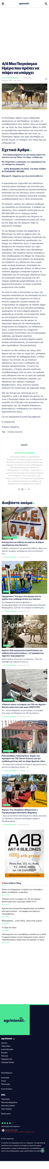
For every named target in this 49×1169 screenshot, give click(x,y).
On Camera (8, 699)
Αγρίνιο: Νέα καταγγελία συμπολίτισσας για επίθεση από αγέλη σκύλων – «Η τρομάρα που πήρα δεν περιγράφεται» (23, 653)
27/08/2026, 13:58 (24, 716)
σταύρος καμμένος (15, 432)
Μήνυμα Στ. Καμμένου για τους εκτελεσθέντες (22, 176)
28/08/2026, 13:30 (24, 611)
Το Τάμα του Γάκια (9, 927)
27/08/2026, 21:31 (24, 665)
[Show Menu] (3, 3)
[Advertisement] (24, 33)
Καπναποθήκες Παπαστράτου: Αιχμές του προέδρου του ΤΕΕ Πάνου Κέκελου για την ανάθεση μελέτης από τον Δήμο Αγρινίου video (23, 758)
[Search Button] (46, 3)
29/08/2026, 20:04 (24, 557)
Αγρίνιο (7, 591)
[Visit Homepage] (24, 3)
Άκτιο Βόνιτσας (10, 537)
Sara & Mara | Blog (12, 883)
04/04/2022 (27, 78)
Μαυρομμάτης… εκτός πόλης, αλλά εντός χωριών (22, 921)
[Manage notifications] (42, 1151)
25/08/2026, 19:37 (24, 824)
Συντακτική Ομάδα (11, 78)
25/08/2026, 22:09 (24, 770)
